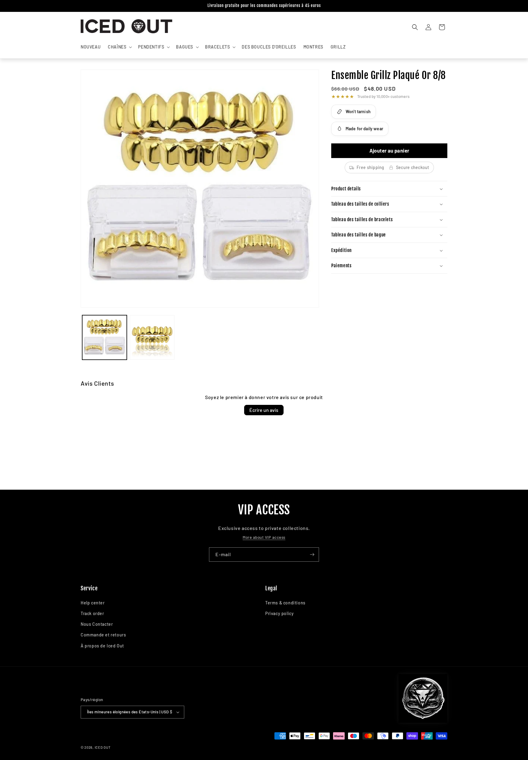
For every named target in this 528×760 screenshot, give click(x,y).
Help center (93, 602)
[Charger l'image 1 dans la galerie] (104, 337)
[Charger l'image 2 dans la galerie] (152, 337)
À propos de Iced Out (102, 645)
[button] (119, 47)
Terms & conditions (285, 602)
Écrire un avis (263, 410)
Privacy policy (279, 613)
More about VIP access (264, 537)
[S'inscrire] (312, 554)
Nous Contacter (97, 624)
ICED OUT (103, 747)
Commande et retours (103, 634)
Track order (92, 613)
